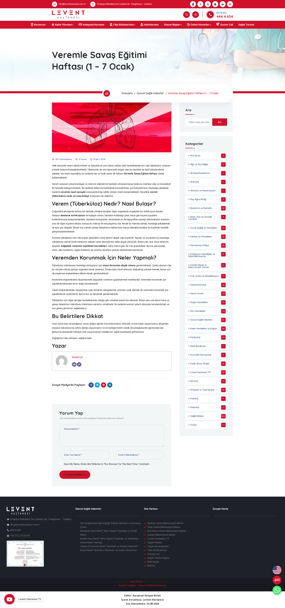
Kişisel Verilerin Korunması (153, 585)
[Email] (74, 364)
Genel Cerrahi (196, 293)
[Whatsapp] (277, 590)
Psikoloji (194, 398)
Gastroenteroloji (198, 284)
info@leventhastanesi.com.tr (72, 4)
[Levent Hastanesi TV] (9, 599)
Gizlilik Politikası (127, 585)
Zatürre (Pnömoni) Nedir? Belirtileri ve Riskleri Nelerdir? (109, 546)
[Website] (79, 364)
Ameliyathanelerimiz (200, 173)
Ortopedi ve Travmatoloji (202, 389)
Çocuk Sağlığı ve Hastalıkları (203, 227)
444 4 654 (225, 16)
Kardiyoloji (195, 337)
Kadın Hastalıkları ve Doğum (203, 328)
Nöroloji (194, 381)
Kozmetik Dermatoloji (200, 354)
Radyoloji (194, 407)
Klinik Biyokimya (198, 346)
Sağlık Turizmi (246, 24)
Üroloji (193, 424)
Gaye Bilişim (136, 581)
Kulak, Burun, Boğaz (199, 363)
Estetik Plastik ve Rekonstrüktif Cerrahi (198, 266)
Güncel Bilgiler (172, 24)
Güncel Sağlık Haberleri (150, 93)
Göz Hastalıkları (197, 311)
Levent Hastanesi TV (200, 372)
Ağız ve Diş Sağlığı (199, 164)
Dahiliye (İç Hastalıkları (201, 236)
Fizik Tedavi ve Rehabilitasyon (204, 276)
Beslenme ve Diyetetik (201, 208)
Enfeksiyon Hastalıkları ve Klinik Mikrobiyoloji (201, 255)
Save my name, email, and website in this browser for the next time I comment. (107, 464)
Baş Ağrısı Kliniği (198, 199)
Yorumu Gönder (73, 474)
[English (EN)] (277, 570)
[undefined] (277, 580)
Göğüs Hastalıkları (199, 302)
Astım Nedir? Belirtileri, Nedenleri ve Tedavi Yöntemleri (108, 550)
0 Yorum (83, 159)
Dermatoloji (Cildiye (199, 245)
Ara (188, 110)
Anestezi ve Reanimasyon (203, 190)
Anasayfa (127, 93)
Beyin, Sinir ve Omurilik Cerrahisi (200, 218)
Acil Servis (195, 155)
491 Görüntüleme (64, 159)
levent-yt (77, 357)
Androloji (194, 182)
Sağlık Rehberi (197, 416)
